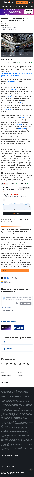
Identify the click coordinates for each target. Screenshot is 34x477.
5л (17, 199)
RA (21, 103)
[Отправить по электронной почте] (16, 278)
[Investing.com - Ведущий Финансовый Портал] (9, 2)
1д (3, 199)
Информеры (4, 382)
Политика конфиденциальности (9, 461)
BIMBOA (19, 124)
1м (9, 199)
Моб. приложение (6, 375)
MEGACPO (8, 109)
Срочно (27, 6)
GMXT (22, 117)
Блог (2, 372)
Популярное (19, 6)
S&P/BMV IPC (13, 81)
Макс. (21, 199)
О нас (20, 372)
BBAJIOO (8, 96)
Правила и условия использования (10, 455)
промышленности (13, 76)
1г (14, 199)
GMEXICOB (22, 129)
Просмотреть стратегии (9, 191)
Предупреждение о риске (8, 466)
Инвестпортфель (6, 379)
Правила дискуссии (6, 307)
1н (6, 199)
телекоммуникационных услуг (12, 73)
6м (12, 199)
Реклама (20, 375)
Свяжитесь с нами (23, 379)
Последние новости (8, 6)
